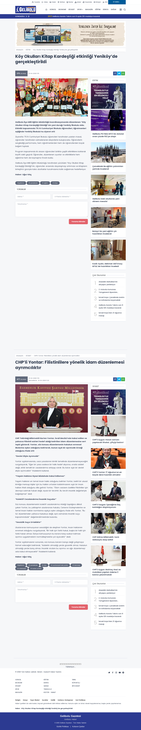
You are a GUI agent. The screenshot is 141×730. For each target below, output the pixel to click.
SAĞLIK (113, 9)
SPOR (79, 9)
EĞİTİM (97, 9)
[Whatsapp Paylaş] (123, 73)
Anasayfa (19, 50)
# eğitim (45, 183)
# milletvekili (21, 568)
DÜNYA (105, 9)
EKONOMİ (62, 9)
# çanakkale (33, 183)
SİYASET (71, 9)
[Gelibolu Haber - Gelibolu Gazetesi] (25, 9)
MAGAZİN (89, 9)
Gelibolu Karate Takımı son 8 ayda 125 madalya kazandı (61, 16)
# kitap (55, 183)
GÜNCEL (53, 9)
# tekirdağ (76, 565)
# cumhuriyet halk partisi (59, 565)
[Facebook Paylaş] (115, 73)
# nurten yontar (36, 568)
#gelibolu (20, 183)
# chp (44, 565)
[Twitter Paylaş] (119, 73)
